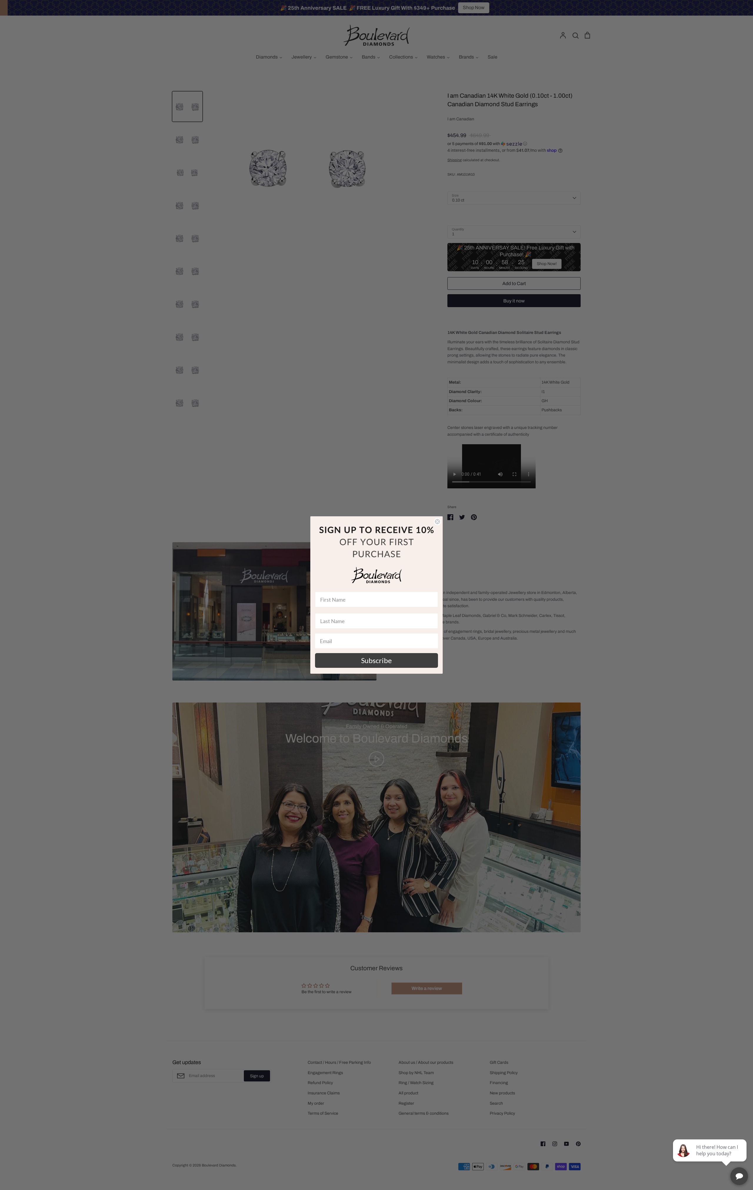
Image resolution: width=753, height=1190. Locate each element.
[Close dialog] (437, 522)
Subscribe (376, 660)
